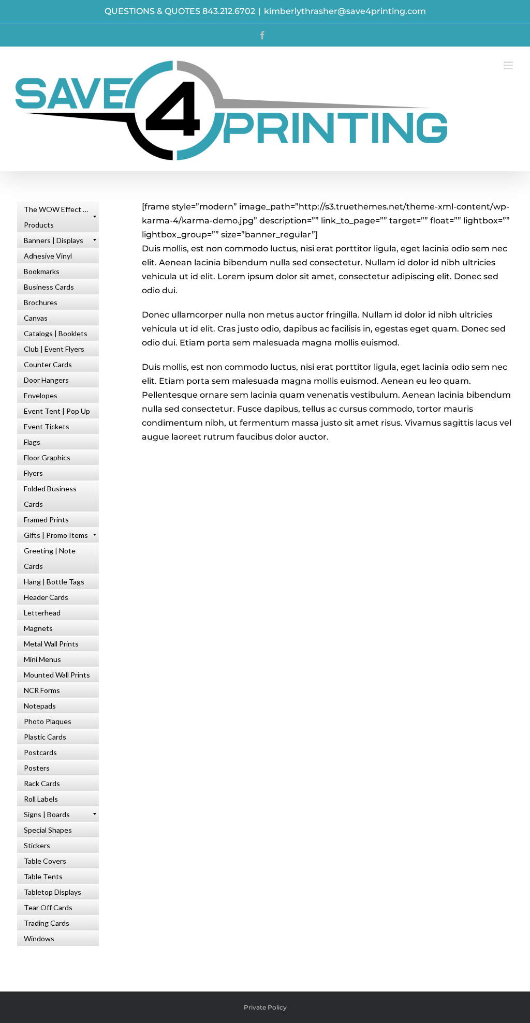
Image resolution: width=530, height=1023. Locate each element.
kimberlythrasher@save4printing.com (345, 11)
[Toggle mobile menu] (509, 65)
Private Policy (265, 1007)
